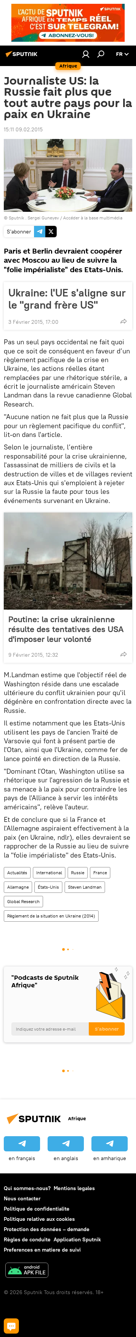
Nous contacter (22, 1198)
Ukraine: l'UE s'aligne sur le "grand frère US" (67, 299)
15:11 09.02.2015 (23, 129)
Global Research (23, 901)
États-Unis (48, 887)
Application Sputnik (77, 1239)
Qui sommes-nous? (27, 1188)
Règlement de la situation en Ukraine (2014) (51, 916)
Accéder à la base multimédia (92, 218)
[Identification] (85, 53)
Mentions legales (74, 1188)
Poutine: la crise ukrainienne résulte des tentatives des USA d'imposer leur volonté (66, 629)
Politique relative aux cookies (39, 1219)
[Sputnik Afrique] (23, 57)
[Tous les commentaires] (11, 1326)
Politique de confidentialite (37, 1208)
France (100, 872)
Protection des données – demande (47, 1229)
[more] (123, 321)
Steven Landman (85, 887)
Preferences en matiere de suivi (42, 1249)
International (49, 872)
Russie (77, 872)
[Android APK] (27, 1271)
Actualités (17, 872)
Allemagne (18, 887)
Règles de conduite (27, 1239)
